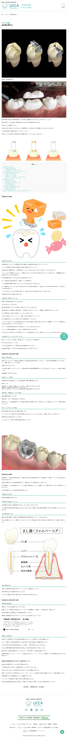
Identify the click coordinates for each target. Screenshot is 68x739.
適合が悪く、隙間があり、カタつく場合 (14, 176)
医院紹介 (55, 724)
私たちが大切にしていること (25, 724)
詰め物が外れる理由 (7, 167)
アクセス (19, 727)
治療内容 (35, 724)
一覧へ (34, 686)
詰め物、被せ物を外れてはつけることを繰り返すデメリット (17, 190)
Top (2, 14)
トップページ (13, 724)
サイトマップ (42, 730)
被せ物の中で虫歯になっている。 (13, 182)
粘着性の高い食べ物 (9, 168)
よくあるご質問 (26, 727)
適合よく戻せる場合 (9, 174)
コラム (6, 14)
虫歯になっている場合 (10, 175)
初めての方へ (13, 727)
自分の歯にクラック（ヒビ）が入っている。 (15, 171)
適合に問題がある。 (9, 185)
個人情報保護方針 (33, 730)
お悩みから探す (42, 724)
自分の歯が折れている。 (11, 183)
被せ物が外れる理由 (7, 179)
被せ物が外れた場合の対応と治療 (10, 186)
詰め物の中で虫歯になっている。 (13, 169)
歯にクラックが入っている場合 (12, 178)
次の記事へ (41, 686)
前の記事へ (26, 686)
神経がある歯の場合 (9, 187)
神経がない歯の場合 (9, 189)
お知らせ (25, 730)
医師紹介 (50, 724)
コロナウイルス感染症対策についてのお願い (47, 727)
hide (35, 164)
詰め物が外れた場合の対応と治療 (10, 172)
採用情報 (34, 727)
